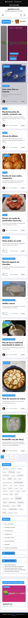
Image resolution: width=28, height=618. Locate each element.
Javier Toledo (6, 251)
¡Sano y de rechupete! (9, 524)
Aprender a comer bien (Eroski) (11, 548)
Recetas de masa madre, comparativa (12, 177)
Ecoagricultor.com (8, 534)
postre (16, 494)
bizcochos (19, 468)
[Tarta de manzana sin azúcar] (14, 376)
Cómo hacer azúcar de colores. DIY (12, 571)
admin (5, 28)
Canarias (12, 472)
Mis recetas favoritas (9, 531)
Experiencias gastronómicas (8, 258)
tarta (4, 513)
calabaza (4, 472)
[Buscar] (21, 15)
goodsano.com (13, 9)
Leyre (21, 488)
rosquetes (13, 505)
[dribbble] (14, 5)
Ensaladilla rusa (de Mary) (13, 439)
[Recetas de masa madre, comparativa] (14, 161)
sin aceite (4, 509)
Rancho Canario (6, 498)
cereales (18, 472)
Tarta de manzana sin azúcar (13, 399)
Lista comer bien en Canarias (10, 90)
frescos (19, 479)
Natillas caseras (8, 303)
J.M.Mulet (16, 488)
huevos (15, 485)
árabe (15, 513)
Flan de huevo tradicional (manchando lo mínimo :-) (12, 343)
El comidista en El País (9, 537)
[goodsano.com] (14, 43)
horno (11, 485)
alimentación (13, 468)
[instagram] (16, 5)
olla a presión (5, 494)
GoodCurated (6, 237)
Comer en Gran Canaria (9, 541)
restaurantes (6, 506)
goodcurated (18, 482)
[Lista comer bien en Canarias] (14, 73)
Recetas (4, 108)
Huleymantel (7, 544)
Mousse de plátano (10, 136)
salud (18, 506)
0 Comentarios (14, 101)
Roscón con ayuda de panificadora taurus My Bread (11, 219)
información (21, 485)
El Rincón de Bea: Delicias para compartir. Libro (14, 566)
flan (15, 479)
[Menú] (3, 15)
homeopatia (5, 485)
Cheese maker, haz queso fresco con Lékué (13, 568)
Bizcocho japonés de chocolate (10, 263)
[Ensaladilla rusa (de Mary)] (14, 423)
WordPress (14, 614)
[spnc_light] (24, 15)
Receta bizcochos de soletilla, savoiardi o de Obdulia (11, 113)
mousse (23, 491)
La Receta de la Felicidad (10, 527)
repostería (20, 502)
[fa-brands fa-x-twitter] (12, 5)
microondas (18, 491)
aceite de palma (5, 468)
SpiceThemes (14, 615)
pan (11, 494)
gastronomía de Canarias (7, 482)
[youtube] (18, 5)
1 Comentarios (14, 354)
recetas (5, 502)
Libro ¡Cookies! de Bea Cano (10, 564)
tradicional (10, 513)
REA (12, 498)
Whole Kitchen (10, 561)
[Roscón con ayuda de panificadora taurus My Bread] (14, 202)
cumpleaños (20, 475)
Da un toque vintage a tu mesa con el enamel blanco (15, 569)
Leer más (6, 58)
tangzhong (21, 509)
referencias (12, 502)
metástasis (11, 491)
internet (10, 488)
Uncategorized (7, 53)
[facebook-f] (10, 5)
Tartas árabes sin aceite (11, 241)
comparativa (6, 475)
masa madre (5, 491)
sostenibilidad (13, 509)
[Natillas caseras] (14, 289)
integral (4, 488)
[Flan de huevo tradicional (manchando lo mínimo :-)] (14, 328)
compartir (13, 475)
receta (18, 498)
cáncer (4, 479)
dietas (10, 479)
